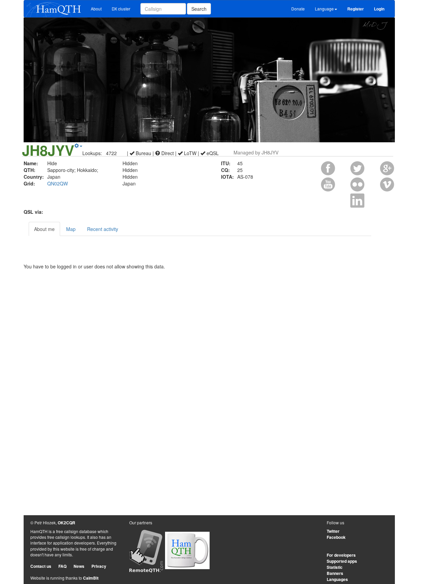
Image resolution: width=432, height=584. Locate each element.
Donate (298, 8)
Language (324, 8)
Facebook (336, 537)
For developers (341, 555)
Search (199, 8)
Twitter (333, 531)
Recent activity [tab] (102, 229)
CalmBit (91, 578)
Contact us (40, 566)
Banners (335, 573)
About (96, 8)
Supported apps (342, 561)
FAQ (62, 566)
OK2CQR (66, 523)
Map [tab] (71, 229)
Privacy (98, 566)
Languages (337, 579)
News (79, 566)
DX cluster (121, 8)
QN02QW (57, 183)
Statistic (335, 567)
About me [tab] (44, 229)
